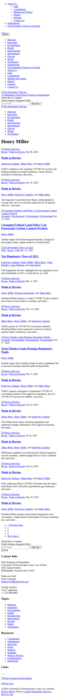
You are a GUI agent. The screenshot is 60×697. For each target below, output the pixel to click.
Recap (4, 152)
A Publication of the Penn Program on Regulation (25, 95)
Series (10, 647)
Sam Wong (35, 265)
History (11, 81)
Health (10, 48)
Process (11, 56)
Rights (10, 59)
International (13, 53)
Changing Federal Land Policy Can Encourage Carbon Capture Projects (24, 226)
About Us (12, 70)
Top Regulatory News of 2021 (20, 256)
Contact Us (12, 87)
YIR (17, 250)
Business (11, 39)
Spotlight (11, 652)
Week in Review (17, 152)
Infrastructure (13, 51)
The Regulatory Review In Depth (23, 67)
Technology (13, 62)
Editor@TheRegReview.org (15, 581)
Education (12, 42)
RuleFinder (12, 661)
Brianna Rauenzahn (24, 293)
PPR (3, 250)
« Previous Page (15, 525)
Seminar (11, 650)
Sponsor (11, 84)
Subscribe (12, 644)
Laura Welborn (17, 265)
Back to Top (7, 694)
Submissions (13, 64)
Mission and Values (16, 78)
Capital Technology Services (37, 691)
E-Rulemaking (14, 658)
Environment (13, 45)
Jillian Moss (26, 163)
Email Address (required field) (15, 100)
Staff (9, 73)
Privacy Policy (8, 691)
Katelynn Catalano (10, 163)
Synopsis (5, 216)
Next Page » (13, 536)
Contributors (13, 76)
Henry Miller (44, 163)
